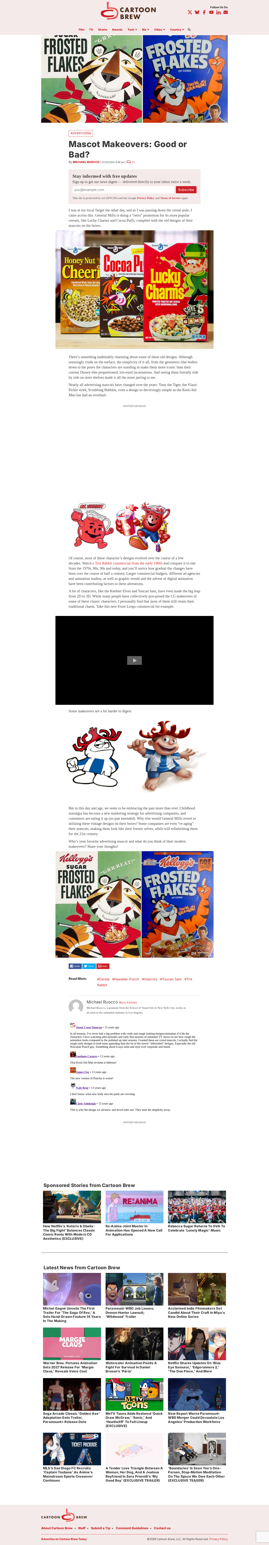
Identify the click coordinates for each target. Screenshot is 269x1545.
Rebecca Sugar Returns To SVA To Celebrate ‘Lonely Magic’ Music (196, 1228)
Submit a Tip (100, 1528)
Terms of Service (170, 198)
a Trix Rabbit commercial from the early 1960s (127, 563)
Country (175, 29)
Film (81, 29)
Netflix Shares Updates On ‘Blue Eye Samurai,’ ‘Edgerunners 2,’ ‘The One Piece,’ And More (194, 1367)
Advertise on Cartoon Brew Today (64, 1539)
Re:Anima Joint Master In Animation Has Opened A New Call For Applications (134, 1230)
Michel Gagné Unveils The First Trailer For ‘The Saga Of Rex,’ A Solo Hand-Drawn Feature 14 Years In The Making (72, 1314)
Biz (144, 29)
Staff (81, 1528)
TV (91, 29)
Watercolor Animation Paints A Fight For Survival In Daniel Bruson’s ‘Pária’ (131, 1367)
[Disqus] (134, 1067)
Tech (131, 29)
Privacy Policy (145, 198)
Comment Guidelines (132, 1528)
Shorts (102, 29)
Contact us (162, 1528)
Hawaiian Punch (126, 979)
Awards (117, 29)
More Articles (128, 1002)
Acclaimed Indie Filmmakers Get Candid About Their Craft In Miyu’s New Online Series (196, 1312)
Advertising (80, 133)
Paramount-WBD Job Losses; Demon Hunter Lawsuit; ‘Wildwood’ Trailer (130, 1312)
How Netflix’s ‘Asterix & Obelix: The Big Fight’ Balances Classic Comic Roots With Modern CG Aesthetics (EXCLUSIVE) (69, 1232)
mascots (150, 979)
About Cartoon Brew (57, 1528)
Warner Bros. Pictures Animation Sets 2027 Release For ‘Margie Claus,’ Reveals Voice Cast (70, 1367)
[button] (134, 660)
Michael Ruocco (86, 162)
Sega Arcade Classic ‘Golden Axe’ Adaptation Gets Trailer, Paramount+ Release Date (71, 1418)
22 (133, 162)
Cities (158, 29)
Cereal (104, 979)
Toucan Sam (172, 979)
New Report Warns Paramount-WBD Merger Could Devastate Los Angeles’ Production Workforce (196, 1418)
